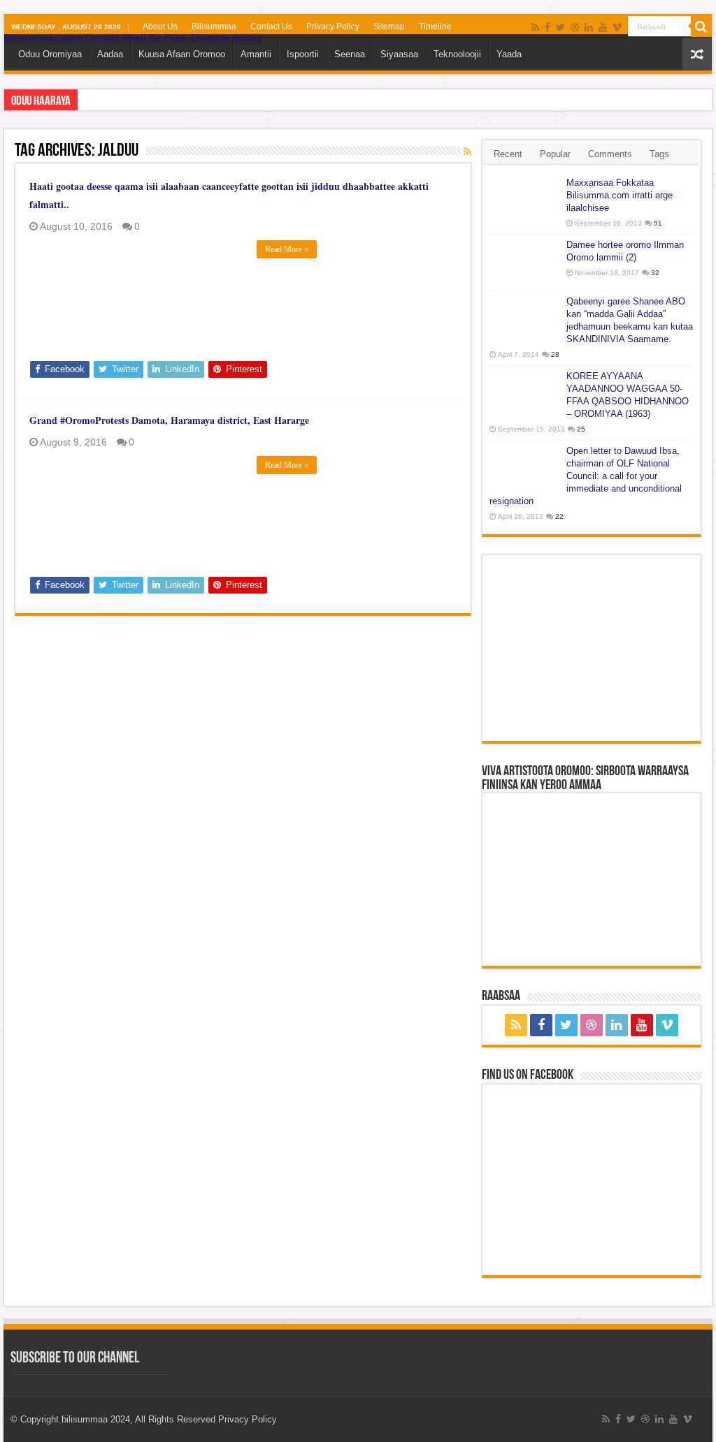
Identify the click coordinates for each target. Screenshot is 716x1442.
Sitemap (389, 26)
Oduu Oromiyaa (50, 54)
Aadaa (110, 54)
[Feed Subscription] (467, 151)
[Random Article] (697, 54)
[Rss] (535, 27)
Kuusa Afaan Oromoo (181, 54)
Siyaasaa (399, 54)
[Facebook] (547, 27)
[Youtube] (602, 27)
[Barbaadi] (701, 26)
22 (559, 516)
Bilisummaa (214, 26)
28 (555, 354)
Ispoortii (303, 54)
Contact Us (271, 26)
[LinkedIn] (588, 27)
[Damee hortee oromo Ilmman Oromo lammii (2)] (524, 262)
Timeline (435, 26)
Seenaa (349, 54)
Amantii (256, 54)
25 (581, 429)
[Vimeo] (617, 27)
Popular (555, 154)
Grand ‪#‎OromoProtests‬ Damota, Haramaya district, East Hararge (169, 420)
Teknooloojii (457, 54)
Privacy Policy (332, 26)
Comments (610, 154)
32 (655, 273)
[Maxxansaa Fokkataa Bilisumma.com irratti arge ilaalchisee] (524, 200)
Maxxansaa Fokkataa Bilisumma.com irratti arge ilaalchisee (619, 195)
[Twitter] (560, 27)
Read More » (286, 249)
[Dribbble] (574, 27)
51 (658, 223)
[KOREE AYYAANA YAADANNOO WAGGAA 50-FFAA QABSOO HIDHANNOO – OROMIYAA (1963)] (524, 394)
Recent (508, 154)
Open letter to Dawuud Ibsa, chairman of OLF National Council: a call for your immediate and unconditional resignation (585, 476)
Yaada (509, 54)
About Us (160, 26)
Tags (659, 154)
